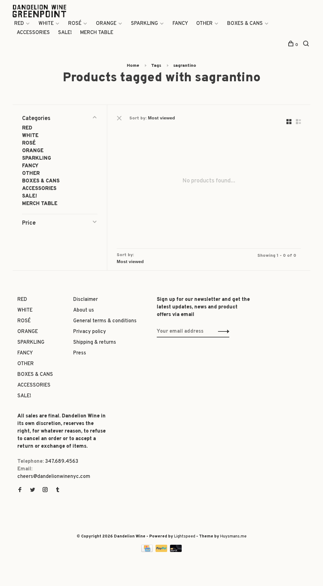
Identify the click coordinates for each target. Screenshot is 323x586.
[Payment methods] (147, 551)
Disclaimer (85, 299)
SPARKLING (144, 23)
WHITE (46, 23)
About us (83, 310)
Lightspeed (184, 536)
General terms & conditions (105, 321)
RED (19, 23)
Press (79, 353)
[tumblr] (57, 490)
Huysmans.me (233, 536)
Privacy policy (89, 332)
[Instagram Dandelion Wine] (45, 490)
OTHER (204, 23)
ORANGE (106, 23)
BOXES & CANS (245, 23)
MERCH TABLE (96, 33)
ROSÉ (74, 23)
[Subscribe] (221, 331)
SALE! (65, 33)
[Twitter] (32, 490)
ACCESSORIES (33, 33)
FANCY (180, 23)
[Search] (306, 45)
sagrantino (184, 65)
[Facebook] (19, 490)
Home (133, 65)
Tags (156, 65)
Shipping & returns (94, 342)
